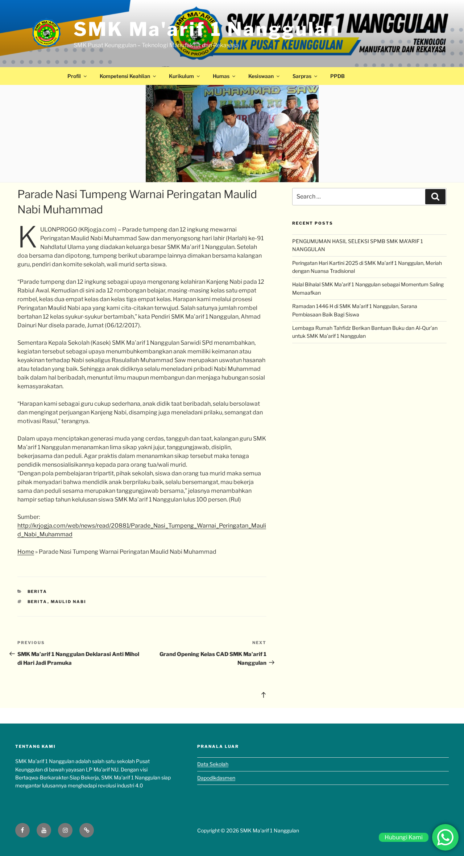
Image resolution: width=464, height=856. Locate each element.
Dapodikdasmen (216, 778)
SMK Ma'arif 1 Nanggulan (207, 29)
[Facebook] (22, 830)
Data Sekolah (212, 764)
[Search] (435, 196)
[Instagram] (65, 830)
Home (25, 551)
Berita (37, 591)
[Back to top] (263, 694)
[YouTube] (44, 830)
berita (37, 601)
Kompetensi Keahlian (125, 76)
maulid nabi (69, 601)
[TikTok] (86, 830)
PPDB (337, 76)
